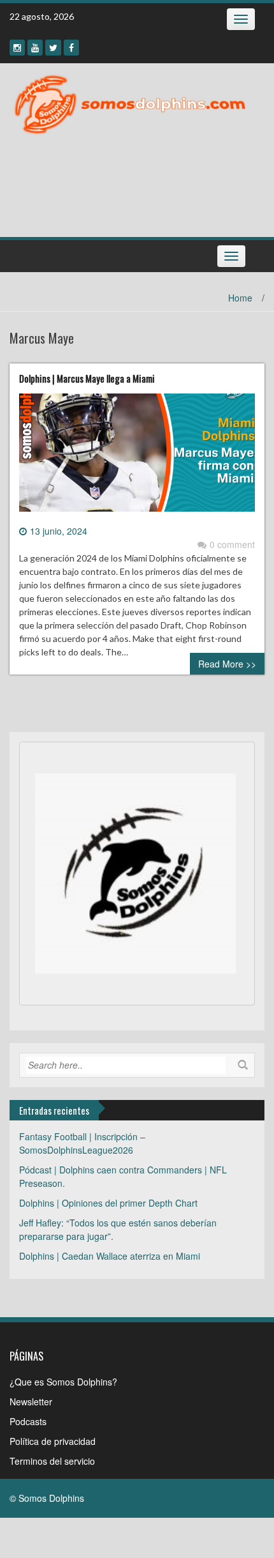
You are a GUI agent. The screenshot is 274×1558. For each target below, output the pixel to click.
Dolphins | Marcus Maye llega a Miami (87, 378)
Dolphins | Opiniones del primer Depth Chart (108, 1202)
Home (240, 297)
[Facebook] (71, 48)
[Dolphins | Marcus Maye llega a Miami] (137, 457)
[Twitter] (53, 48)
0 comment (232, 544)
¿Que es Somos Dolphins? (63, 1381)
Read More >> (227, 663)
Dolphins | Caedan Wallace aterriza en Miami (109, 1255)
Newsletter (31, 1401)
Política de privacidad (53, 1441)
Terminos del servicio (52, 1461)
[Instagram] (17, 48)
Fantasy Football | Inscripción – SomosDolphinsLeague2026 (82, 1143)
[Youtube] (35, 48)
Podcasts (28, 1421)
